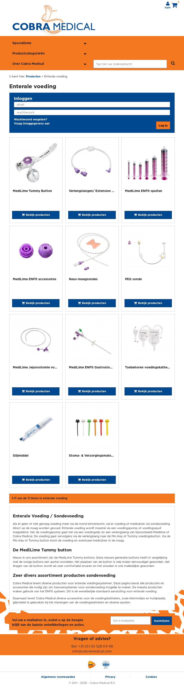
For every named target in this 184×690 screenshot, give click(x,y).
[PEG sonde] (148, 252)
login (168, 7)
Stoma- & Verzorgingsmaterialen (94, 455)
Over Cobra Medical (28, 63)
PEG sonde (133, 279)
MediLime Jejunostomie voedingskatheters (46, 367)
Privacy (110, 676)
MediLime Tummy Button (32, 190)
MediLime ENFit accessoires (34, 279)
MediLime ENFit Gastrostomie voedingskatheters (107, 367)
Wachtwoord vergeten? (30, 119)
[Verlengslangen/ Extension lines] (92, 163)
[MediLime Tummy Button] (36, 163)
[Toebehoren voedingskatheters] (148, 340)
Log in (163, 125)
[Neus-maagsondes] (92, 252)
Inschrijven (161, 620)
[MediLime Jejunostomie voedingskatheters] (36, 340)
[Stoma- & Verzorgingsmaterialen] (92, 428)
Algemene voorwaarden (58, 676)
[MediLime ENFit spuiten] (148, 163)
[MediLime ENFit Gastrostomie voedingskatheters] (92, 340)
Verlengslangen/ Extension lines (94, 190)
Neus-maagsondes (83, 279)
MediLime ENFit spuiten (143, 190)
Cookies (151, 676)
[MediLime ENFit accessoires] (36, 252)
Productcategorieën (28, 53)
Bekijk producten (38, 214)
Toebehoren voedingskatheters (149, 367)
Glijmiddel (20, 455)
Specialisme (21, 43)
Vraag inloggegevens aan (32, 123)
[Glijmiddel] (36, 428)
